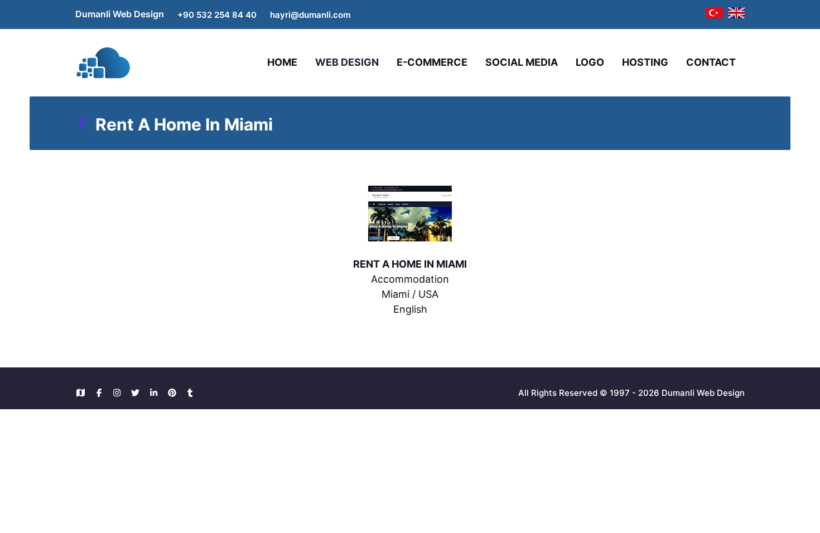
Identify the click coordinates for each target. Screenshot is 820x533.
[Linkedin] (156, 392)
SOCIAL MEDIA (521, 62)
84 (238, 14)
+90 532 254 (204, 14)
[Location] (83, 392)
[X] (138, 392)
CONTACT (711, 62)
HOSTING (645, 62)
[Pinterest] (175, 392)
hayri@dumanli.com (310, 14)
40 (251, 14)
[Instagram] (120, 392)
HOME (282, 62)
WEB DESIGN (347, 62)
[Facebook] (102, 392)
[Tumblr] (190, 392)
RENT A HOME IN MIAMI (410, 264)
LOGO (590, 62)
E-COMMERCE (432, 62)
